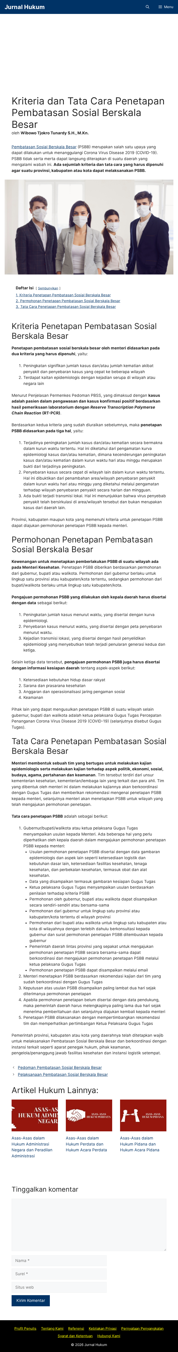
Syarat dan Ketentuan (75, 1336)
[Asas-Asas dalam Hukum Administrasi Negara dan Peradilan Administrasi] (35, 1128)
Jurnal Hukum (25, 6)
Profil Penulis (25, 1328)
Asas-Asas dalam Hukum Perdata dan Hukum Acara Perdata (86, 1144)
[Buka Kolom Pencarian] (147, 7)
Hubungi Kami (108, 1336)
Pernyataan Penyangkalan (142, 1328)
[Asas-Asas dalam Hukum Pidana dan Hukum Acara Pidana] (143, 1128)
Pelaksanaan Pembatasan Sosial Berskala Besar (63, 1074)
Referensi (76, 1328)
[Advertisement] (89, 60)
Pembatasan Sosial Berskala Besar (44, 147)
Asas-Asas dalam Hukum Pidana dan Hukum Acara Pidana (139, 1144)
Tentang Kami (52, 1328)
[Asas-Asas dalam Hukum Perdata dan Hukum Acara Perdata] (89, 1128)
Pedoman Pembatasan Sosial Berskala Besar (60, 1067)
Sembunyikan (48, 288)
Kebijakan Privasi (103, 1328)
